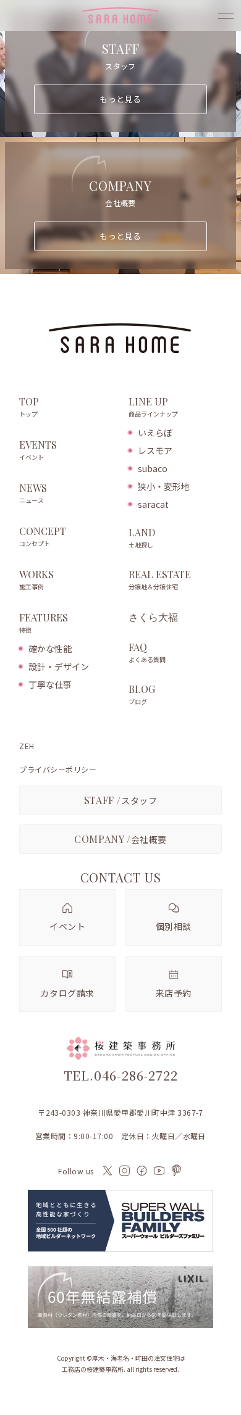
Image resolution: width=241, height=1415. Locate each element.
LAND (142, 537)
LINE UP (153, 407)
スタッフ (121, 800)
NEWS (33, 493)
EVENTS (38, 450)
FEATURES (43, 623)
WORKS (36, 579)
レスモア (155, 450)
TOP (29, 407)
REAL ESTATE (160, 579)
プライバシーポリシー (57, 769)
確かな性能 (50, 648)
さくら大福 (153, 617)
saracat (153, 504)
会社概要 (120, 838)
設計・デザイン (58, 666)
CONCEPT (42, 536)
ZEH (26, 746)
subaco (152, 468)
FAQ (147, 652)
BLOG (142, 694)
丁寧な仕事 (50, 684)
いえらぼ (155, 432)
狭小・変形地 (164, 486)
